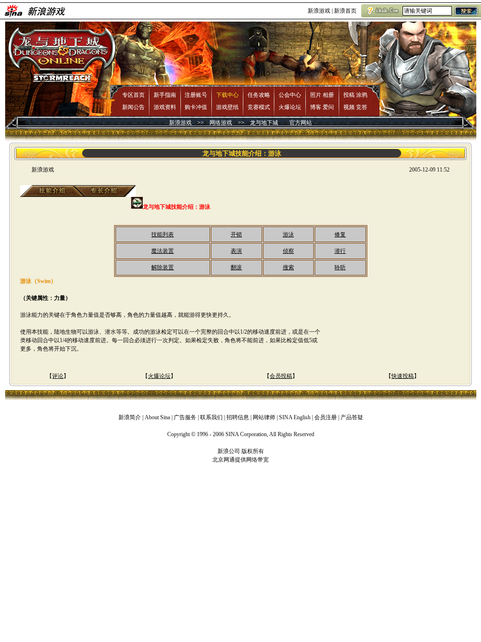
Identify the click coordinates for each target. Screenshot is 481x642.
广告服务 (185, 417)
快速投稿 (402, 376)
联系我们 (211, 417)
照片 (315, 95)
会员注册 (325, 417)
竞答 (361, 107)
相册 (328, 95)
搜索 (288, 267)
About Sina (157, 417)
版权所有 (252, 451)
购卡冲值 (196, 107)
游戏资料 (165, 107)
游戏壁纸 (227, 107)
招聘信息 (237, 417)
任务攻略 (259, 95)
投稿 (349, 95)
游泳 (288, 234)
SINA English (294, 417)
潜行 (340, 251)
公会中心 (290, 95)
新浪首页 (345, 11)
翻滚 (236, 267)
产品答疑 (352, 417)
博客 (315, 107)
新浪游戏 (319, 11)
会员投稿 (281, 376)
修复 (340, 234)
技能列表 (162, 234)
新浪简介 (129, 417)
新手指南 (165, 95)
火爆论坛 (290, 107)
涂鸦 (361, 95)
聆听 (340, 267)
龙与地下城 (264, 122)
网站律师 (264, 417)
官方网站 (300, 122)
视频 (349, 107)
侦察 (288, 251)
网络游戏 (220, 122)
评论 (57, 376)
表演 (236, 251)
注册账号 (196, 95)
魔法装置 (162, 251)
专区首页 (133, 95)
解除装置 (162, 267)
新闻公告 (133, 107)
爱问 (328, 107)
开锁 (236, 234)
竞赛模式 (259, 107)
